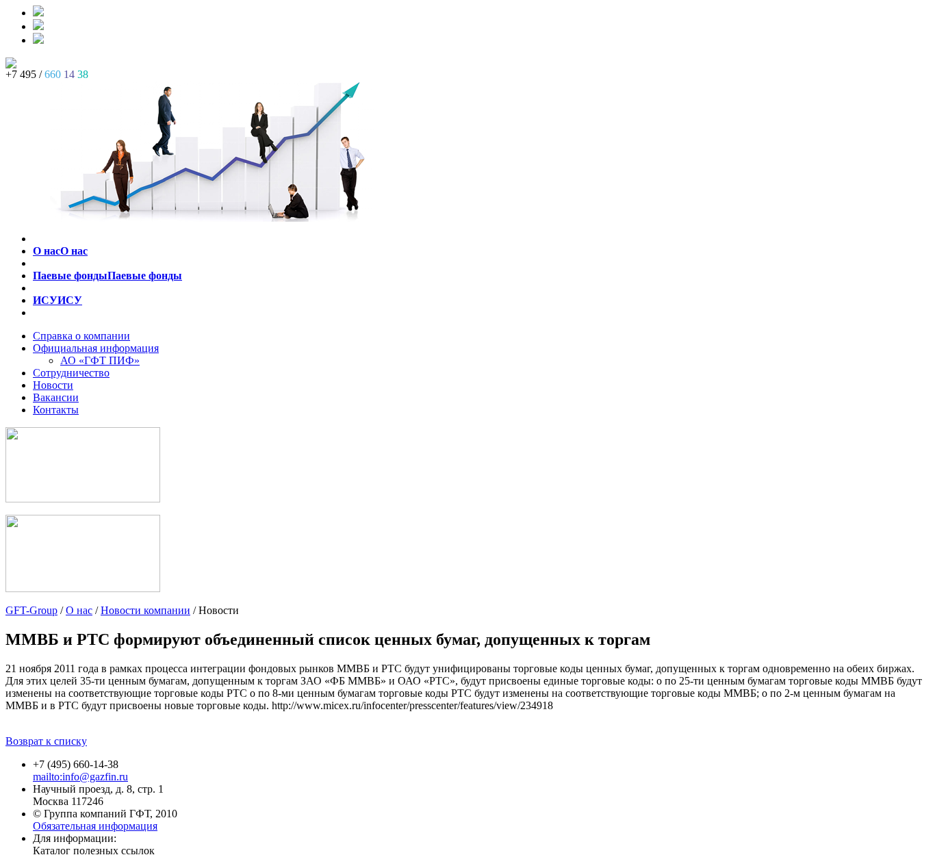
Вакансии (56, 397)
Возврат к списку (46, 741)
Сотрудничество (71, 373)
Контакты (56, 410)
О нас (79, 610)
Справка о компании (81, 336)
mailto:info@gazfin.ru (80, 776)
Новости (53, 385)
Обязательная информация (95, 826)
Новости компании (145, 610)
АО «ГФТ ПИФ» (100, 360)
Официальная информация (96, 348)
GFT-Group (31, 610)
